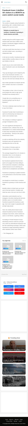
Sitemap (15, 421)
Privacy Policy (9, 421)
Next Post (24, 274)
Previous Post (5, 274)
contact (20, 421)
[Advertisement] (14, 316)
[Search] (26, 2)
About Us (11, 419)
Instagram (9, 289)
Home (3, 7)
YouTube (19, 293)
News (19, 286)
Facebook (8, 7)
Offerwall (16, 419)
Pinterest (19, 289)
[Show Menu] (2, 2)
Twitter (8, 293)
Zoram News (22, 423)
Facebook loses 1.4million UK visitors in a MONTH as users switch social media (7, 266)
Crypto (21, 419)
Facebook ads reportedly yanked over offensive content (7, 252)
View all (24, 240)
